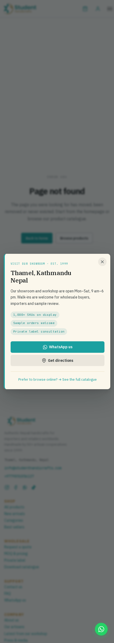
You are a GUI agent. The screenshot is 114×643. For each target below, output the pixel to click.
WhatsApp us (60, 347)
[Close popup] (102, 262)
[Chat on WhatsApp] (101, 629)
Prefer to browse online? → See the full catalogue (57, 379)
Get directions (60, 360)
